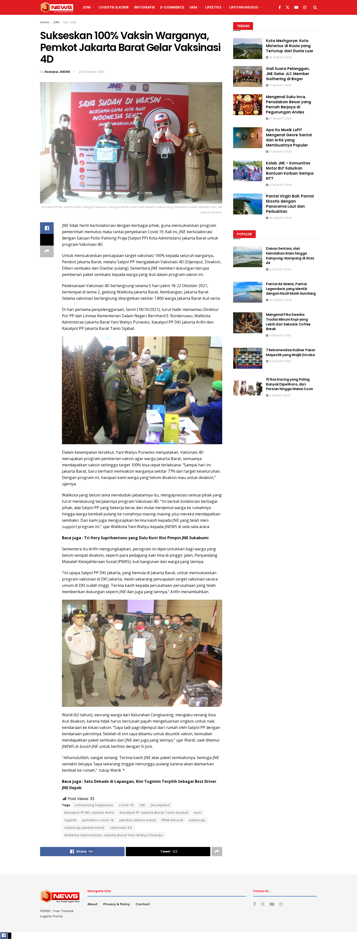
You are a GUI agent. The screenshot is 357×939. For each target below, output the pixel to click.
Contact (143, 904)
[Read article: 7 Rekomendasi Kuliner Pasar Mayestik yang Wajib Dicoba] (247, 358)
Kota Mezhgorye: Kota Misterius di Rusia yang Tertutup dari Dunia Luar (289, 45)
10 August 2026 (279, 361)
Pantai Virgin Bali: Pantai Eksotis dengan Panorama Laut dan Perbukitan (290, 204)
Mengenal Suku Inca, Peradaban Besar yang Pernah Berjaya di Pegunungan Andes (288, 104)
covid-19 (126, 805)
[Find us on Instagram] (304, 7)
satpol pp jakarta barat (84, 828)
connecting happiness (94, 805)
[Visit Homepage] (57, 7)
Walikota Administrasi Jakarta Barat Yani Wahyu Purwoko (113, 835)
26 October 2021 (91, 71)
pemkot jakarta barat (137, 820)
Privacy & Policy (116, 904)
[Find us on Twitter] (287, 7)
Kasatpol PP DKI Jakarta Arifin (89, 813)
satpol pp (197, 820)
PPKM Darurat (172, 820)
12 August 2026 (279, 269)
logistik (70, 820)
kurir (197, 813)
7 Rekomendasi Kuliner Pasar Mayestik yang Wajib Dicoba (290, 352)
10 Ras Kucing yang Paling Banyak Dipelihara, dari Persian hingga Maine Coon (289, 384)
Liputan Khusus (243, 7)
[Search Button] (315, 7)
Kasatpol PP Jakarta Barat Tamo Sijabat (154, 813)
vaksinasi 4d (121, 828)
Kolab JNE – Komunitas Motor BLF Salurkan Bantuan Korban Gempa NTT (290, 171)
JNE (142, 805)
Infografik (144, 7)
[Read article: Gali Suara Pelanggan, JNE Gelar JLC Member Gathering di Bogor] (247, 76)
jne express (160, 805)
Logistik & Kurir (114, 7)
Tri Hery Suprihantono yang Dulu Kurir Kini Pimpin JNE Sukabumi (146, 537)
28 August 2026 (280, 57)
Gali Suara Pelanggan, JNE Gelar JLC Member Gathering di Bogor (288, 73)
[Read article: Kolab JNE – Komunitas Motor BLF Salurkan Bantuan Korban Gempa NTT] (247, 171)
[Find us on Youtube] (296, 7)
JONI (86, 7)
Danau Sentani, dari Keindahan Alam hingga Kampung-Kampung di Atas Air (290, 255)
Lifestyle (213, 7)
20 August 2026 (280, 300)
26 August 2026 (280, 218)
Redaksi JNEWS (57, 71)
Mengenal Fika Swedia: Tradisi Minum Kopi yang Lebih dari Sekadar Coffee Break (288, 321)
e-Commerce (172, 7)
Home (44, 22)
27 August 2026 (280, 85)
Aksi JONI (69, 22)
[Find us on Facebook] (280, 7)
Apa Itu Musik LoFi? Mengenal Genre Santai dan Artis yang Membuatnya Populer (289, 137)
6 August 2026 (279, 395)
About (92, 904)
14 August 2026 (279, 335)
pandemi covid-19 (98, 820)
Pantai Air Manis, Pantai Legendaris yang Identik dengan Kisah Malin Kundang (291, 289)
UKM (193, 7)
